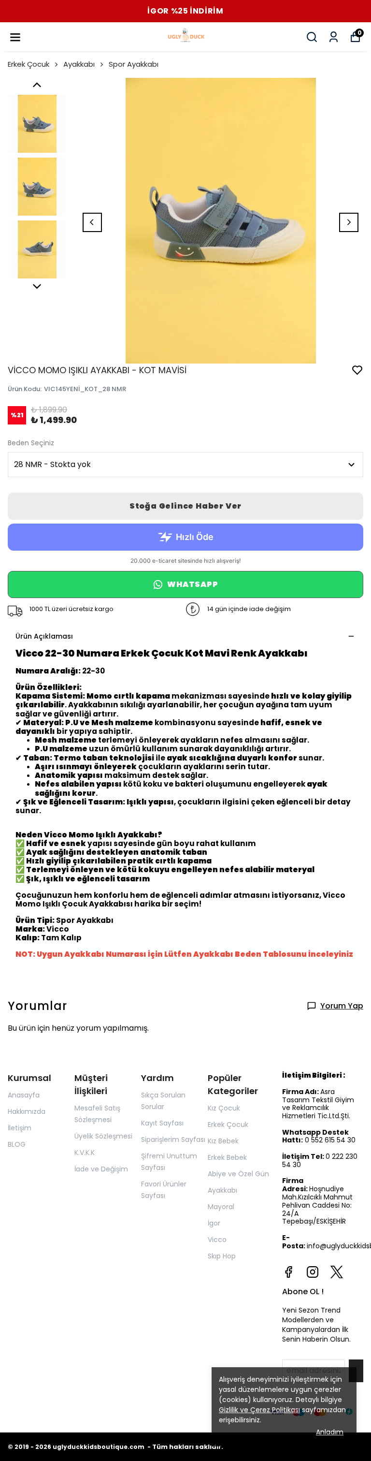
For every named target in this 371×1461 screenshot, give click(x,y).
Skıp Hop (222, 1256)
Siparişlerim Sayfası (173, 1139)
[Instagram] (312, 1272)
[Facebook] (288, 1272)
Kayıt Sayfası (162, 1123)
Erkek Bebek (227, 1157)
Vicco (217, 1239)
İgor (214, 1223)
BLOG (17, 1144)
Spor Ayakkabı (133, 64)
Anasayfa (24, 1095)
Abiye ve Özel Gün (238, 1174)
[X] (336, 1272)
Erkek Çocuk (28, 64)
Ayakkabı (79, 64)
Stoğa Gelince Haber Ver (185, 505)
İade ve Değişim (101, 1169)
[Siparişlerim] (334, 37)
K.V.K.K (84, 1152)
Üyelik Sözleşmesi (103, 1136)
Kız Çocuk (224, 1108)
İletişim (19, 1128)
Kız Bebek (223, 1141)
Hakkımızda (26, 1111)
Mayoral (221, 1207)
